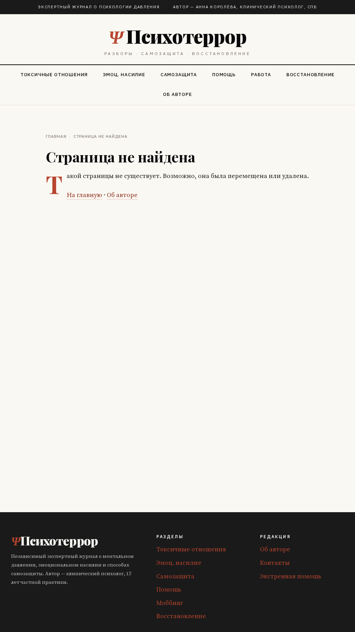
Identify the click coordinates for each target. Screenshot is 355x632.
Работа (261, 74)
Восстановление (310, 74)
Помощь (224, 74)
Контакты (275, 563)
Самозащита (179, 74)
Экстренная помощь (290, 576)
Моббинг (169, 603)
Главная (56, 136)
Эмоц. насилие (124, 74)
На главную (84, 195)
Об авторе (177, 94)
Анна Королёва (216, 6)
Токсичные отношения (54, 74)
